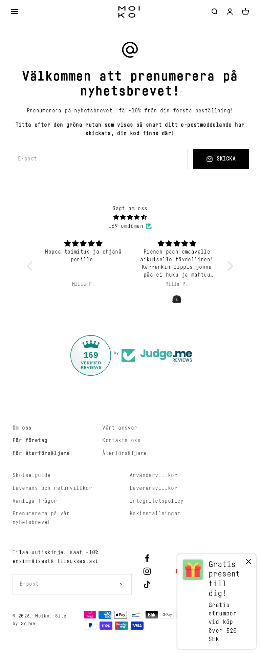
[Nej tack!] (248, 563)
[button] (31, 265)
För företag (30, 440)
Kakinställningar (155, 513)
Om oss (22, 428)
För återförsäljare (41, 453)
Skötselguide (32, 475)
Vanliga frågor (35, 501)
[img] (130, 217)
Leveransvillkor (153, 488)
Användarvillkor (153, 475)
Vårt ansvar (119, 428)
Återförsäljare (124, 453)
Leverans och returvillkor (52, 488)
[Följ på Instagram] (147, 571)
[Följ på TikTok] (147, 584)
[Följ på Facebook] (147, 558)
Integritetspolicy (157, 501)
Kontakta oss (121, 440)
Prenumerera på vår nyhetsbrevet (41, 518)
